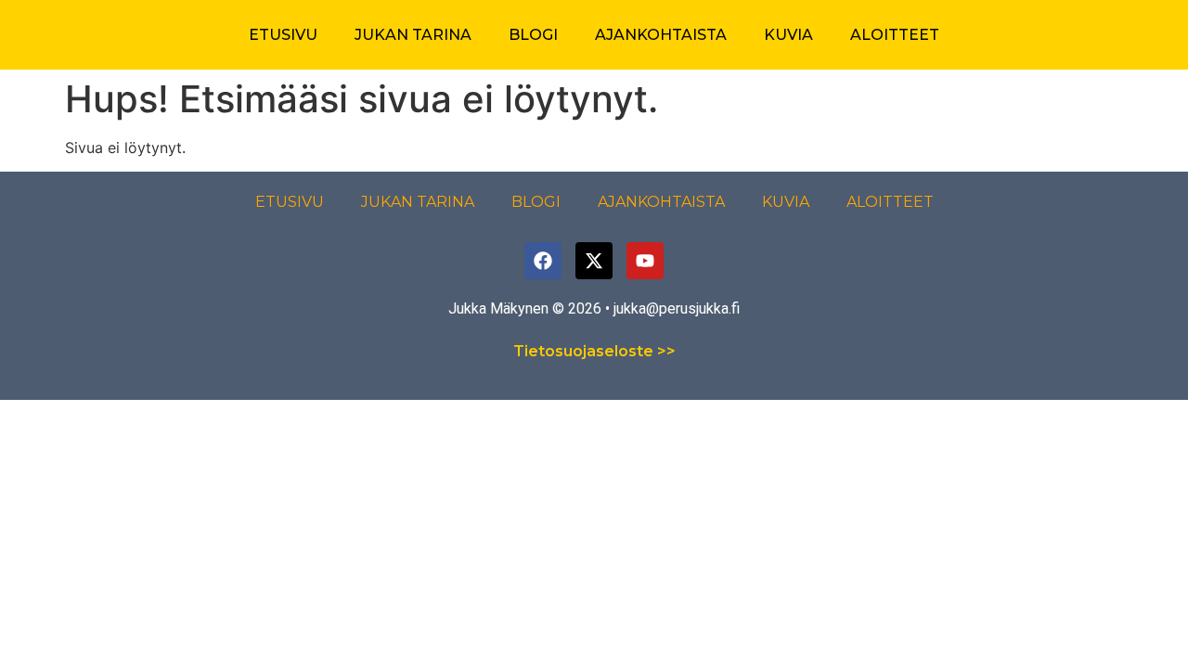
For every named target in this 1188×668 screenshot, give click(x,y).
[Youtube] (645, 260)
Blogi (533, 35)
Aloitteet (894, 35)
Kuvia (788, 35)
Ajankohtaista (661, 35)
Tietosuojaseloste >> (594, 351)
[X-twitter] (594, 260)
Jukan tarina (413, 35)
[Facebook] (543, 260)
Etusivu (283, 35)
